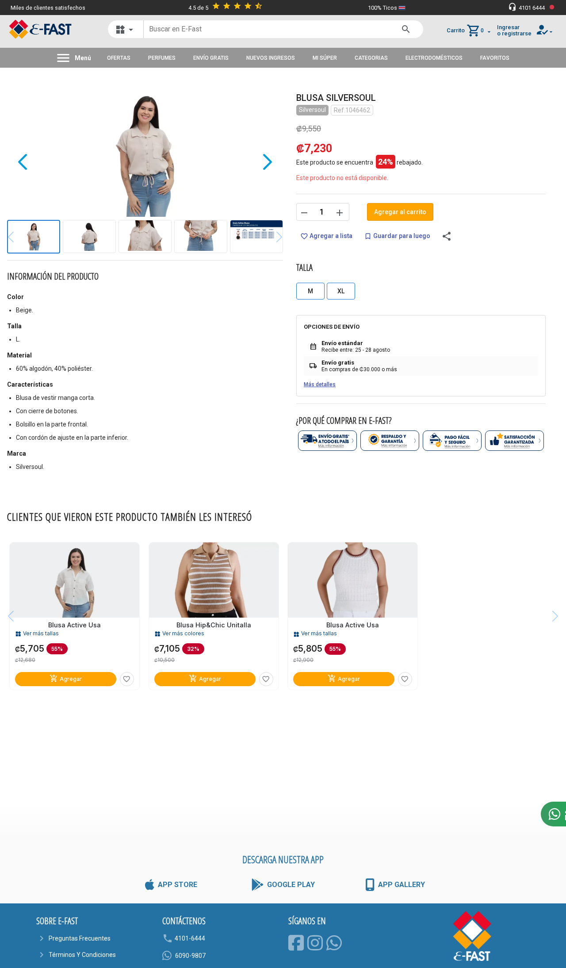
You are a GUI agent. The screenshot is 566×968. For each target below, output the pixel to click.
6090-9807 (190, 955)
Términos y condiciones (82, 954)
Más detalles (320, 384)
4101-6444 (190, 938)
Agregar (66, 678)
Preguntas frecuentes (80, 938)
